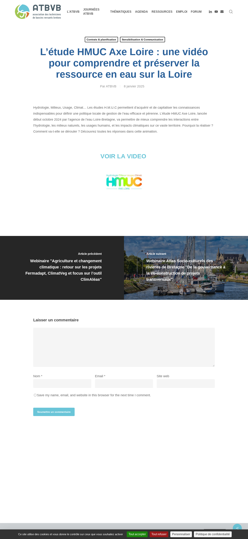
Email (100, 376)
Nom (37, 376)
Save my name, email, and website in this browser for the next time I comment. (94, 395)
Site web (163, 376)
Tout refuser (158, 534)
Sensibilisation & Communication (142, 39)
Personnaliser (181, 534)
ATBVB (111, 86)
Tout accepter (137, 534)
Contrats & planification (101, 39)
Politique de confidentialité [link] (213, 534)
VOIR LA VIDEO (124, 156)
